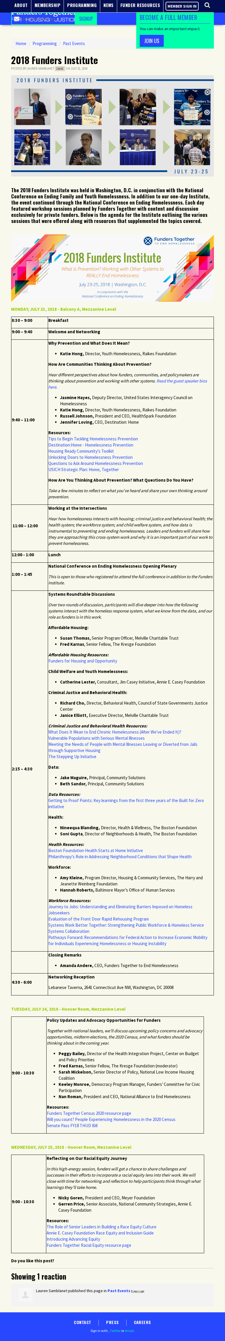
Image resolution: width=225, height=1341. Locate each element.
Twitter (115, 1330)
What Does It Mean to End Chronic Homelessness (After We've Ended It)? (114, 732)
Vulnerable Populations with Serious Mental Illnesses (96, 738)
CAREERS (142, 1322)
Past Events (74, 43)
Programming (45, 43)
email (129, 1330)
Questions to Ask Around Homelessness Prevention (95, 463)
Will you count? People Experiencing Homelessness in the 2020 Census (111, 1119)
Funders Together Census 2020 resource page (89, 1113)
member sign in (182, 6)
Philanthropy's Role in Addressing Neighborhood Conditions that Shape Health (120, 856)
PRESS (112, 1322)
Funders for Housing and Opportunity (82, 661)
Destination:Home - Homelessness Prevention (90, 445)
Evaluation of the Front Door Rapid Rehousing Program (98, 919)
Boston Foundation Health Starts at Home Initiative (95, 850)
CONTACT (82, 1322)
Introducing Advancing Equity (73, 1239)
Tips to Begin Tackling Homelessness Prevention (93, 439)
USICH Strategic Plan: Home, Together (83, 469)
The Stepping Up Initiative (72, 756)
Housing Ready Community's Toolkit (81, 451)
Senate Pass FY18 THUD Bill (72, 1125)
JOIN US (151, 40)
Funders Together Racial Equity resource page (89, 1245)
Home (21, 43)
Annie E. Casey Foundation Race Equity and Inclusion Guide (100, 1233)
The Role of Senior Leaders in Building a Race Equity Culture (101, 1227)
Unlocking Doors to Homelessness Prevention (90, 457)
